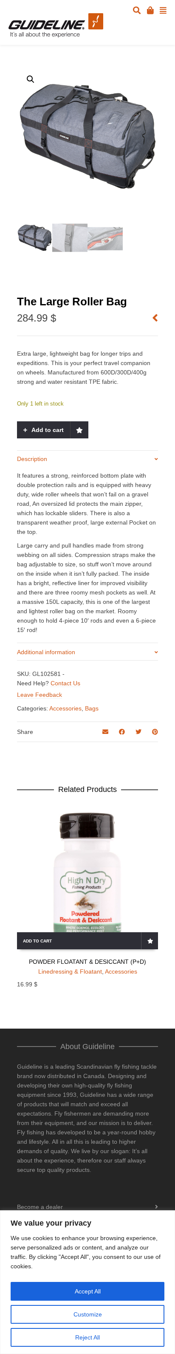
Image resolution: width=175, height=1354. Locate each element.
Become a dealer (40, 1206)
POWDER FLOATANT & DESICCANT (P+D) (87, 961)
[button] (30, 79)
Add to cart (47, 429)
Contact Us (65, 683)
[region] (87, 1282)
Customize (87, 1314)
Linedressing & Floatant (70, 971)
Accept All (88, 1291)
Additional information (46, 652)
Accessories (65, 708)
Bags (92, 708)
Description (32, 458)
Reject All (87, 1337)
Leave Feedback (39, 694)
